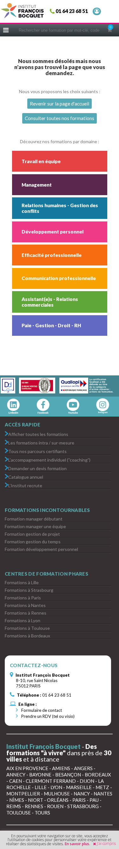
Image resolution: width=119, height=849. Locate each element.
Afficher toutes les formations (38, 433)
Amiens (61, 768)
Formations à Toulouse (27, 628)
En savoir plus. (77, 843)
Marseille (79, 787)
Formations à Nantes (25, 605)
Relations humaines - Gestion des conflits (60, 208)
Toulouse (18, 812)
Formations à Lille (22, 582)
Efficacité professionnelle (52, 255)
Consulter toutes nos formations (59, 118)
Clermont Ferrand (51, 781)
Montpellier (23, 793)
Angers (83, 768)
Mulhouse (57, 793)
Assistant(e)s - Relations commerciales (50, 302)
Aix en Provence (27, 768)
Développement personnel (52, 231)
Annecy (15, 774)
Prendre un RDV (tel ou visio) (47, 716)
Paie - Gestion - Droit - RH (51, 325)
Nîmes (16, 800)
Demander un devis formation (37, 468)
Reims (13, 806)
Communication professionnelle (59, 278)
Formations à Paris (23, 598)
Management (37, 185)
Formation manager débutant (34, 519)
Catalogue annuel (25, 476)
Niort (35, 800)
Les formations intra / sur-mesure (41, 442)
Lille (41, 787)
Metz (102, 787)
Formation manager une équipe (35, 526)
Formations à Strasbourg (29, 590)
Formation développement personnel (41, 549)
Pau (94, 800)
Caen (15, 781)
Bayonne (40, 774)
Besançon (68, 774)
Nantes (103, 793)
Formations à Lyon (22, 620)
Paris (79, 800)
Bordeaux (98, 774)
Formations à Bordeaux (27, 636)
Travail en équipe (41, 161)
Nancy (82, 793)
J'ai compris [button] (106, 843)
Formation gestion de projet (32, 534)
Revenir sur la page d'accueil (59, 103)
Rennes (34, 806)
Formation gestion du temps (33, 541)
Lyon (56, 787)
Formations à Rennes (25, 613)
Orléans (58, 800)
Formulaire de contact (41, 710)
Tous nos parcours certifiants (37, 451)
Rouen (55, 806)
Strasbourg (83, 806)
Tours (42, 812)
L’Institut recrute (25, 485)
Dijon (87, 781)
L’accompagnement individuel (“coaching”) (49, 459)
